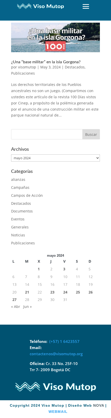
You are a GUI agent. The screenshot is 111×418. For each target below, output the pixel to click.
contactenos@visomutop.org (56, 353)
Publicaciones (23, 73)
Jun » (27, 306)
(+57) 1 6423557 (64, 341)
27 (14, 299)
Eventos (18, 219)
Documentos (22, 211)
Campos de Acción (27, 195)
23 (52, 292)
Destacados (75, 67)
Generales (20, 227)
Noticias (18, 235)
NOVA (98, 405)
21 (27, 292)
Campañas (20, 187)
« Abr (15, 306)
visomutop (27, 67)
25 (78, 292)
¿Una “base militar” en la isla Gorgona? (46, 62)
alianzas (18, 179)
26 (91, 292)
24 (65, 292)
